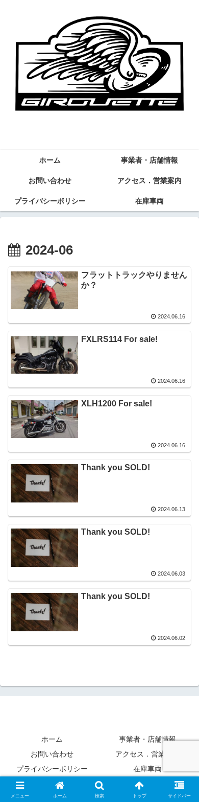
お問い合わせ (52, 754)
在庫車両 (147, 769)
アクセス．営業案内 (147, 754)
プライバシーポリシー (52, 769)
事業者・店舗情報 (147, 739)
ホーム (52, 739)
